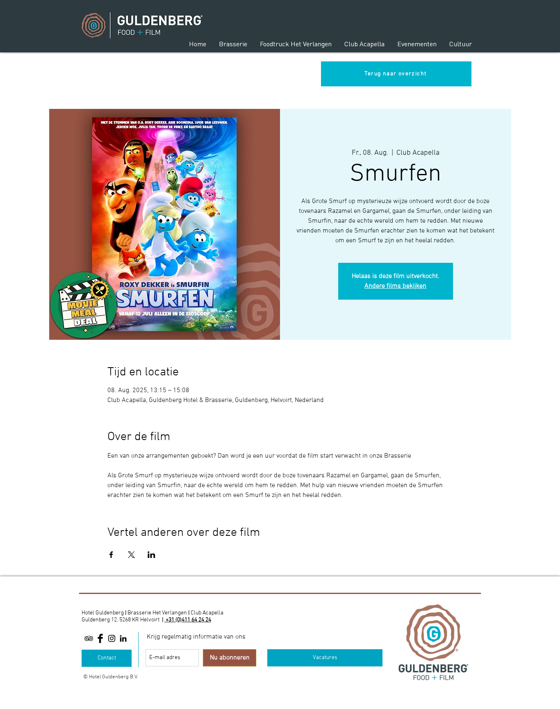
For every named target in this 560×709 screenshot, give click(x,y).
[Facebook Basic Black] (100, 638)
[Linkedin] (123, 638)
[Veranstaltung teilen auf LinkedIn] (151, 554)
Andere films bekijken (395, 286)
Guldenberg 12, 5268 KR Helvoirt (120, 619)
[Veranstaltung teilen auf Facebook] (111, 554)
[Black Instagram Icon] (111, 638)
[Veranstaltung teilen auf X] (131, 554)
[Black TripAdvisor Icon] (88, 638)
